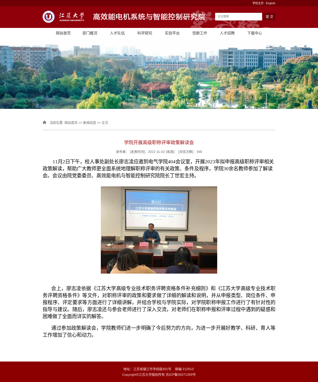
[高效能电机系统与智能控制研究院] (126, 17)
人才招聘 (227, 33)
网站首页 (63, 33)
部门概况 (89, 33)
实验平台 (172, 33)
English (270, 3)
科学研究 (144, 33)
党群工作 (199, 33)
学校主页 (258, 3)
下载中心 (254, 33)
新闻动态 (89, 122)
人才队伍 (117, 33)
